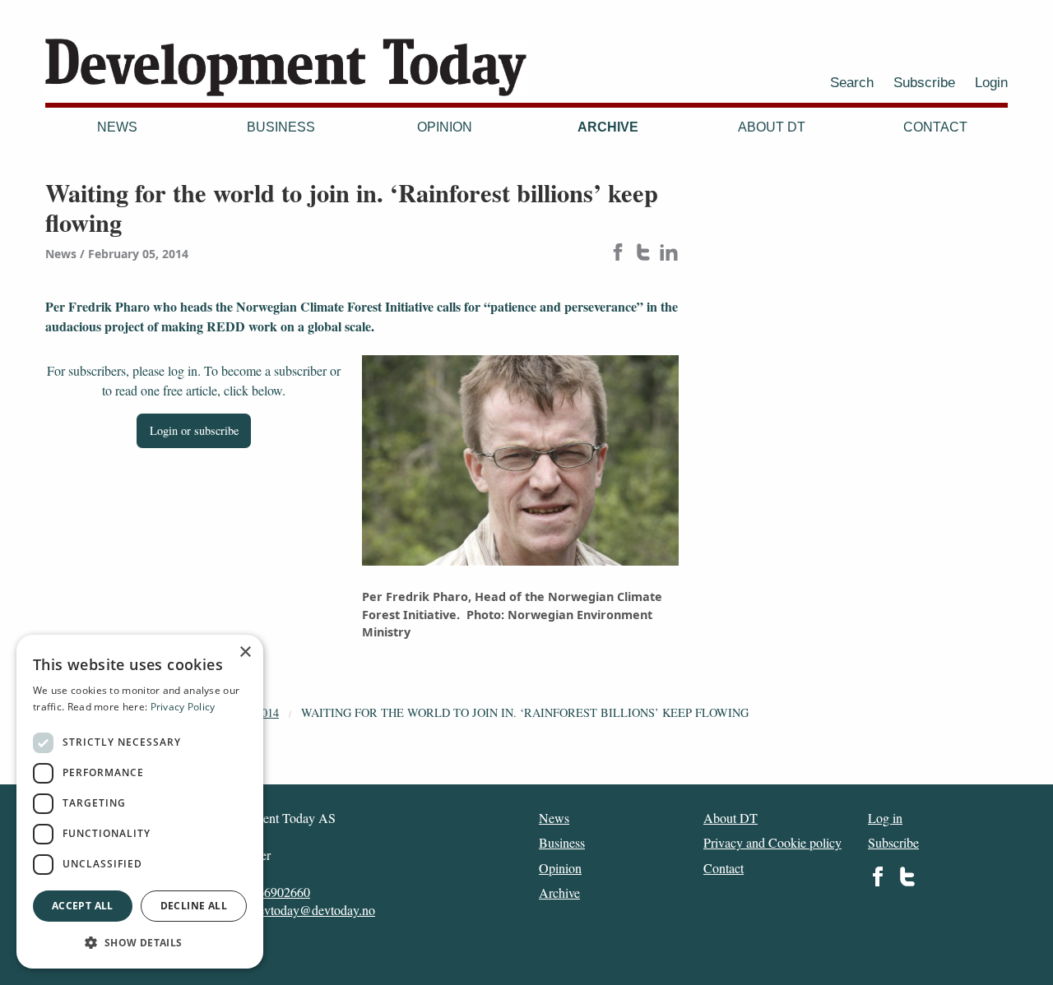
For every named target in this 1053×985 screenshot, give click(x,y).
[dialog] (139, 802)
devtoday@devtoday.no (313, 909)
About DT (771, 127)
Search (852, 82)
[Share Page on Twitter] (643, 253)
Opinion (444, 127)
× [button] (245, 652)
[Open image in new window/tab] (520, 460)
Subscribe (924, 82)
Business (281, 127)
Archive (608, 127)
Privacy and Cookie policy (772, 842)
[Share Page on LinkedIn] (669, 253)
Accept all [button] (83, 906)
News (117, 127)
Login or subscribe (194, 430)
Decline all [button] (193, 906)
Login (991, 82)
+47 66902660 (272, 891)
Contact (935, 127)
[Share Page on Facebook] (618, 253)
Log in (885, 817)
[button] (140, 942)
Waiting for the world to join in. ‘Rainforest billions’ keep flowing (525, 712)
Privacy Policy (183, 707)
